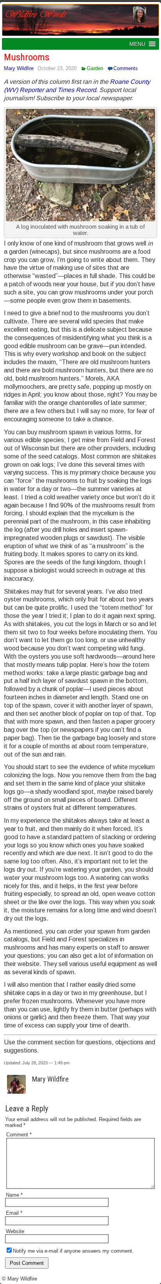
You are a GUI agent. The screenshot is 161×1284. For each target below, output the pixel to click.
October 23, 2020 (57, 68)
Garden (95, 68)
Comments (125, 68)
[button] (137, 44)
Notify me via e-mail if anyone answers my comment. (73, 1251)
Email (14, 1213)
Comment (19, 1135)
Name (14, 1195)
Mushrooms (26, 57)
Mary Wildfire (19, 68)
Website (15, 1231)
